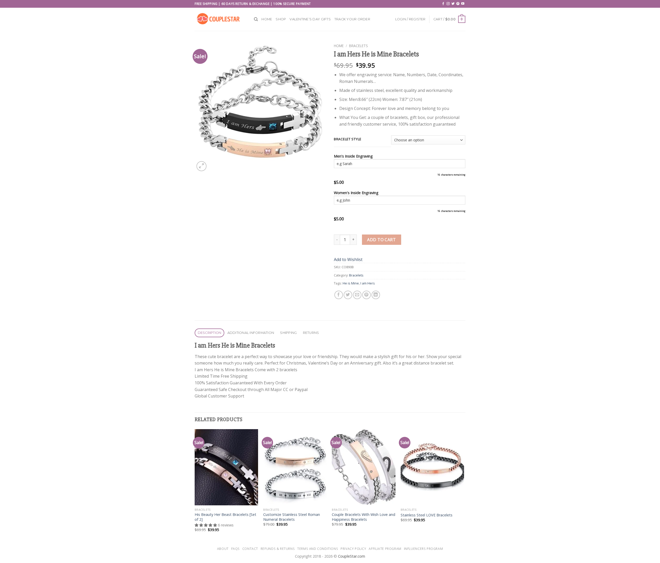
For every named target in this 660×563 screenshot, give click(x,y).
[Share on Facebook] (338, 295)
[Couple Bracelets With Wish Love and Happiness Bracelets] (363, 467)
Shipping (288, 333)
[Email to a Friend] (357, 295)
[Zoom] (201, 166)
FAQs (235, 549)
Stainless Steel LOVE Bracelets (426, 515)
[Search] (256, 19)
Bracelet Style (347, 139)
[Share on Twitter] (348, 295)
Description (209, 333)
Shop (281, 19)
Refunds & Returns (278, 549)
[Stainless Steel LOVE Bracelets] (432, 467)
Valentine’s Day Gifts (310, 19)
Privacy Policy (353, 549)
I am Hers (367, 283)
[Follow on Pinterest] (457, 4)
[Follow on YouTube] (462, 4)
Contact (250, 549)
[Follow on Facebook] (443, 4)
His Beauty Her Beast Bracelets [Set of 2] (225, 517)
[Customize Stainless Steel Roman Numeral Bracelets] (295, 467)
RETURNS (311, 333)
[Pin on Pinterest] (366, 295)
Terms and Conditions (317, 549)
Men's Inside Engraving (353, 156)
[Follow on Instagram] (448, 4)
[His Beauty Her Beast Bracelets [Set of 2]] (226, 467)
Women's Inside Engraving (356, 192)
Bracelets (358, 45)
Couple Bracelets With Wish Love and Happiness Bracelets (363, 517)
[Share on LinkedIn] (376, 295)
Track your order (352, 19)
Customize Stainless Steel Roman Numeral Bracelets (291, 517)
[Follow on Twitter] (453, 4)
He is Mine (351, 283)
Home (266, 19)
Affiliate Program (385, 549)
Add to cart (381, 239)
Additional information (250, 333)
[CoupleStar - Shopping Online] (220, 19)
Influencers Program (423, 549)
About (223, 549)
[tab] (209, 332)
